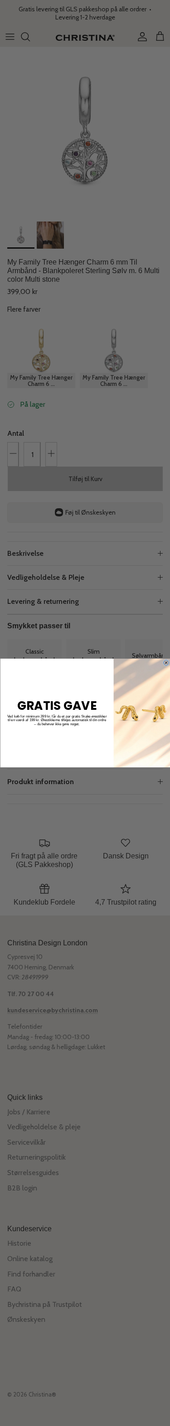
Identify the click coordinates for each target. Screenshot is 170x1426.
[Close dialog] (166, 662)
